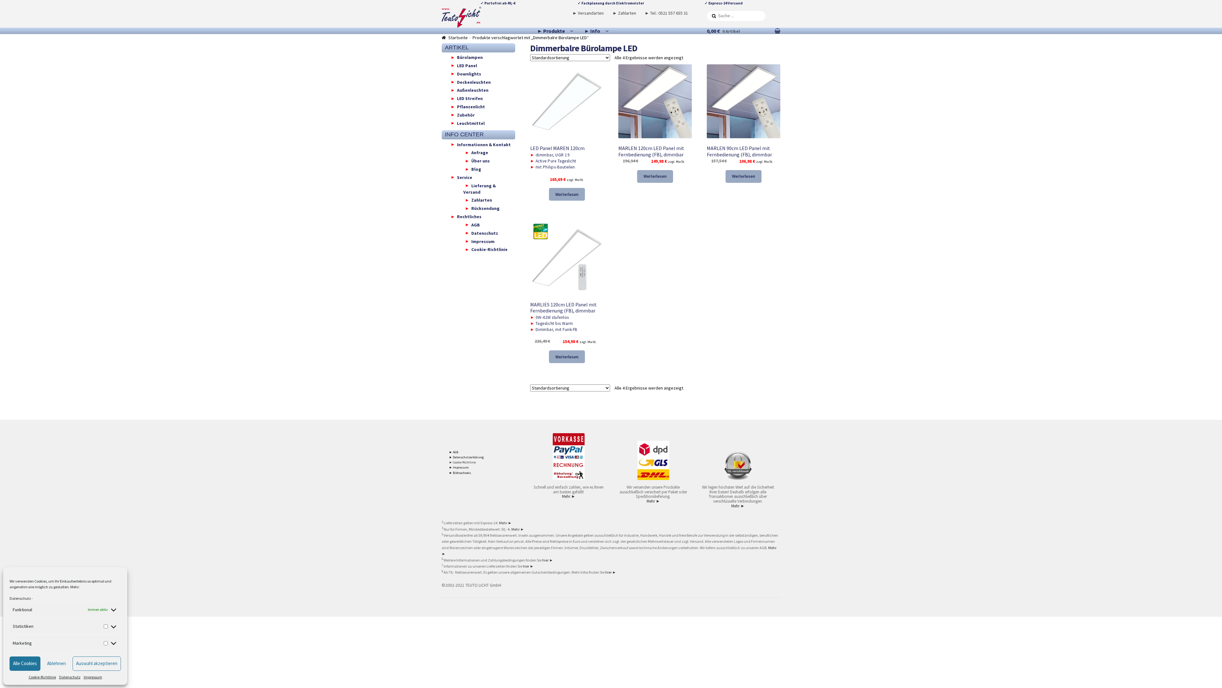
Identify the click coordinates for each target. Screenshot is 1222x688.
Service (464, 177)
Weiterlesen (567, 194)
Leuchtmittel (471, 123)
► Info (592, 31)
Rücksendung (485, 208)
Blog (476, 169)
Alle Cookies (25, 663)
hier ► (547, 560)
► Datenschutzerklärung (466, 457)
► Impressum (459, 467)
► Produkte (551, 31)
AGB (475, 224)
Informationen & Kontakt (484, 144)
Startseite (458, 37)
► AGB (453, 452)
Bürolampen (470, 57)
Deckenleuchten (474, 82)
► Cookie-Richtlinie (462, 462)
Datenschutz (20, 598)
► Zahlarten (624, 13)
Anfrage (479, 152)
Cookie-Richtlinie (42, 677)
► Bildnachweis (460, 473)
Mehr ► (568, 496)
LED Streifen (470, 98)
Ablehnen (56, 663)
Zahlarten (481, 200)
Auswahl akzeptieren (96, 663)
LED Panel (467, 65)
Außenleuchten (472, 90)
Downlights (469, 73)
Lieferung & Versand (479, 189)
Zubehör (466, 115)
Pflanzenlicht (471, 107)
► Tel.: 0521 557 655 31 (666, 13)
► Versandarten (588, 13)
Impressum (93, 677)
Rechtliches (469, 216)
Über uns (480, 161)
